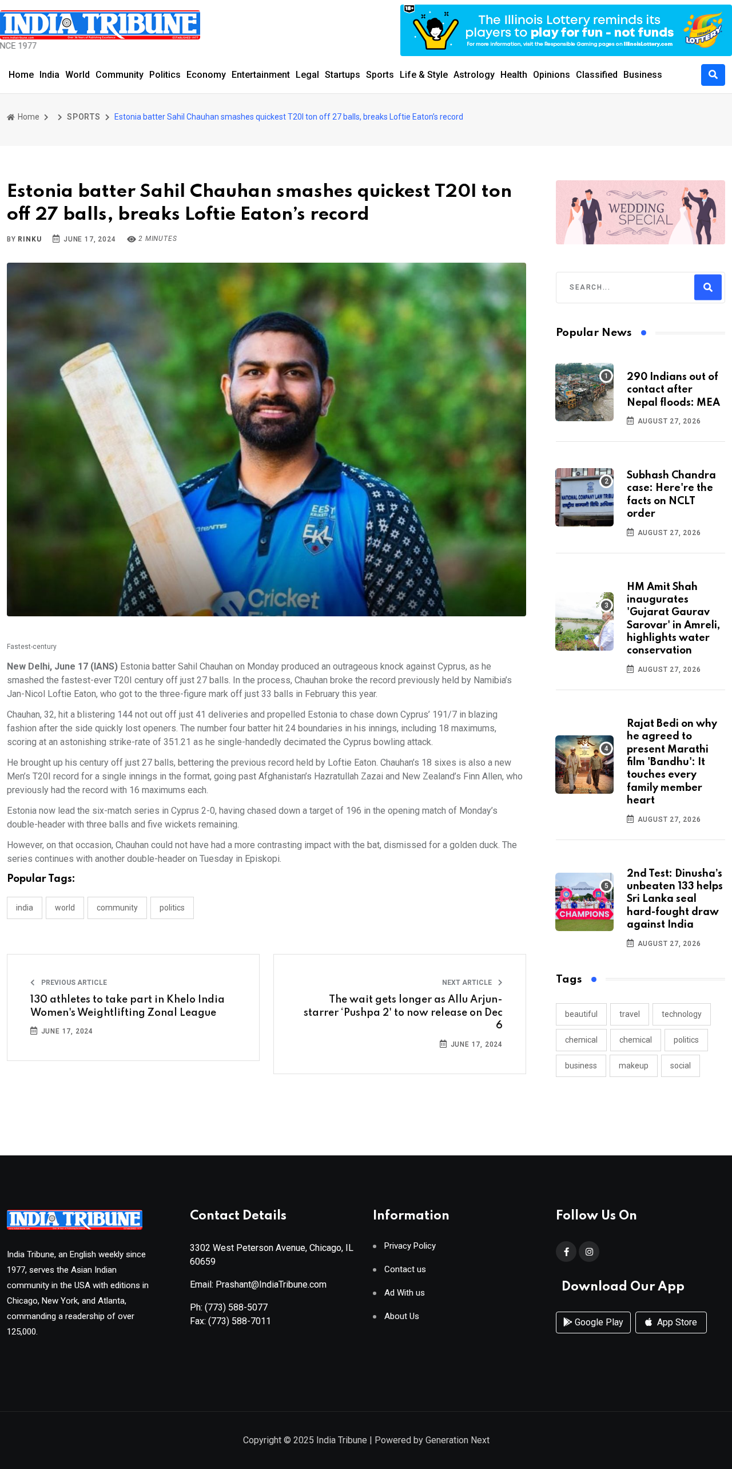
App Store (676, 1322)
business (581, 1065)
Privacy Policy (410, 1246)
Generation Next (457, 1440)
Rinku (29, 239)
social (680, 1065)
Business (642, 74)
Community (120, 74)
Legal (307, 74)
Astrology (474, 74)
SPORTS (84, 116)
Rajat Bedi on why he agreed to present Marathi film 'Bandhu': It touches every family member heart (672, 762)
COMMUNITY (117, 907)
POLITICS (172, 907)
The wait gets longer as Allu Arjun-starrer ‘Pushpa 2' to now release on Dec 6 (403, 1013)
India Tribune (341, 1440)
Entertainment (261, 74)
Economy (206, 74)
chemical (581, 1039)
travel (629, 1014)
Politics (165, 74)
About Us (401, 1316)
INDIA (24, 907)
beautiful (581, 1014)
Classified (597, 74)
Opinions (551, 74)
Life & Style (424, 74)
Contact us (405, 1269)
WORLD (65, 907)
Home (21, 74)
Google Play (597, 1322)
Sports (380, 74)
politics (686, 1039)
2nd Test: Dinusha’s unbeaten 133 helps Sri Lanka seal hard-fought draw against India (675, 900)
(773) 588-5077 (236, 1307)
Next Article (468, 983)
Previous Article (73, 983)
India (49, 74)
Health (513, 74)
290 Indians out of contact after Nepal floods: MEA (673, 390)
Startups (342, 74)
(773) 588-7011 (239, 1321)
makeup (634, 1065)
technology (682, 1014)
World (77, 74)
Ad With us (404, 1293)
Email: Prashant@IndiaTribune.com (258, 1284)
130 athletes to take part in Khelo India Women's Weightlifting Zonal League (127, 1006)
